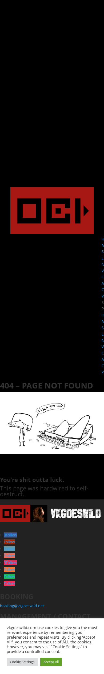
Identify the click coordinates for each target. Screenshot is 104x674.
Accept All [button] (51, 661)
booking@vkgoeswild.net (22, 605)
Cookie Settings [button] (22, 661)
